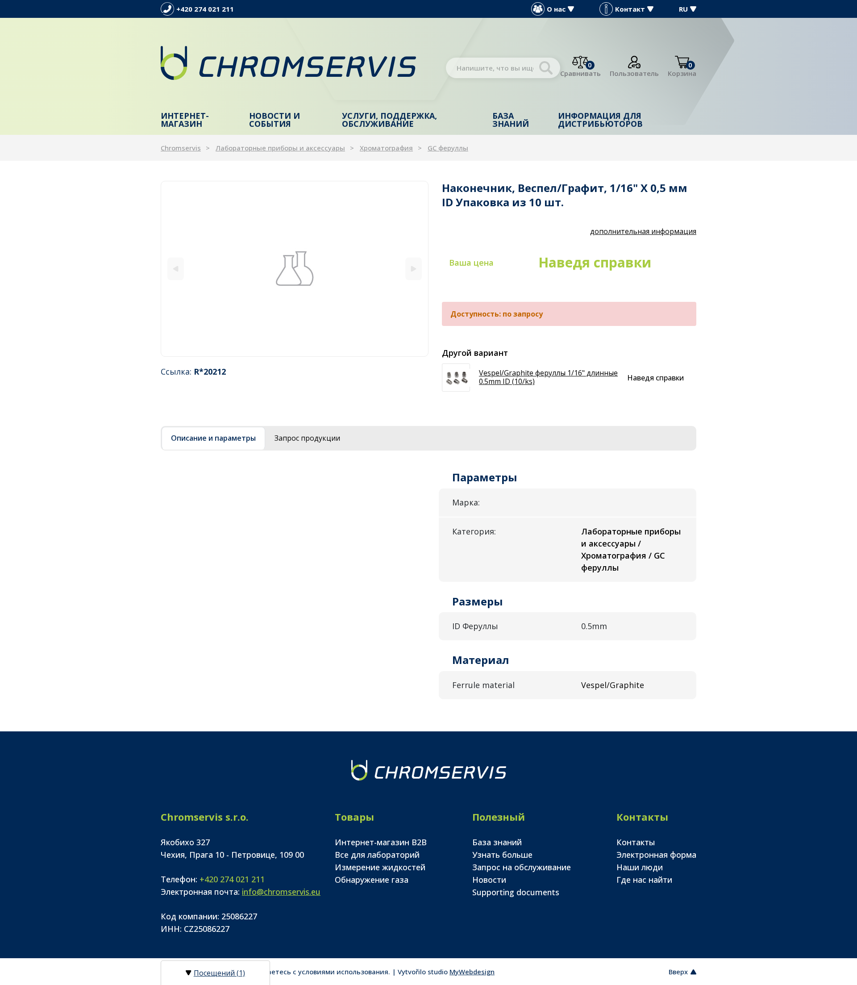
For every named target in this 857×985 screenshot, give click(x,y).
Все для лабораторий (377, 854)
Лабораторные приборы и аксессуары (280, 147)
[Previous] (175, 268)
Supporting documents (515, 892)
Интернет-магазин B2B (381, 842)
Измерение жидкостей (380, 867)
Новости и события (274, 119)
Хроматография (386, 147)
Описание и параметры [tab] (213, 438)
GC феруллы (448, 147)
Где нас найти (644, 879)
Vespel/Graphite (612, 685)
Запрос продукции (307, 438)
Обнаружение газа (371, 879)
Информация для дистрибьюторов (600, 119)
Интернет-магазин (185, 119)
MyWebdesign (472, 971)
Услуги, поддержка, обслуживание (389, 119)
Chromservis (181, 147)
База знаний (510, 119)
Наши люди (639, 867)
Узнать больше (502, 854)
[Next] (413, 268)
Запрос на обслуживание (521, 867)
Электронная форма (656, 854)
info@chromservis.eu (281, 891)
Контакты (635, 842)
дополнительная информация (643, 231)
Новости (489, 879)
